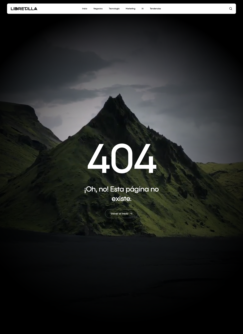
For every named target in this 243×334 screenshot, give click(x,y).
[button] (121, 213)
